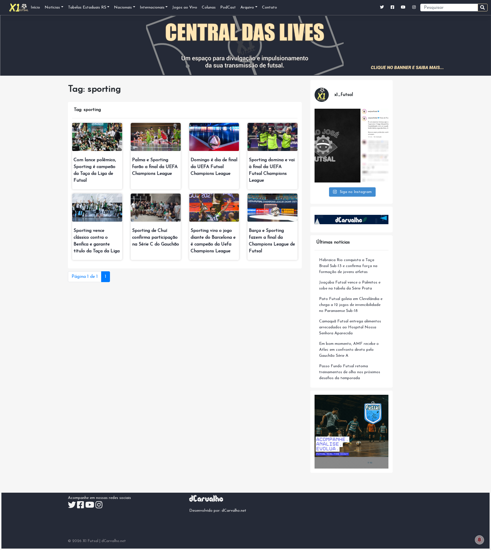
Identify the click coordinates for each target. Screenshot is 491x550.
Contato (269, 7)
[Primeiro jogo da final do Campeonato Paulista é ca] (351, 145)
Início (35, 7)
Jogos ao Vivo (184, 7)
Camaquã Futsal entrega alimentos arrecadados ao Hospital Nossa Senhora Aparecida (350, 327)
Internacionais (152, 7)
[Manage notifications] (479, 539)
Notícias (52, 7)
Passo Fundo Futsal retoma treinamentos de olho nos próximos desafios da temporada (349, 372)
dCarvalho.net (234, 511)
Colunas (209, 7)
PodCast (228, 7)
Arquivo (247, 7)
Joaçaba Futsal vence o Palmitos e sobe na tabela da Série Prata (349, 285)
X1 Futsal (90, 541)
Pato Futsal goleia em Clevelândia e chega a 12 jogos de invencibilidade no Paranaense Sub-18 (350, 305)
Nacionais (123, 7)
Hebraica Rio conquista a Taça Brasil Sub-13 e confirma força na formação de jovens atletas (348, 266)
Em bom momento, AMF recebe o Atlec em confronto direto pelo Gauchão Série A (349, 350)
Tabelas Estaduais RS (87, 7)
